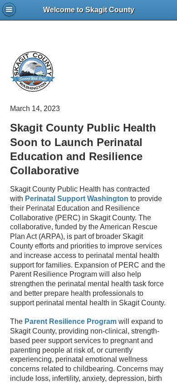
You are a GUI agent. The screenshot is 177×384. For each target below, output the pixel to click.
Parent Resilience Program (71, 321)
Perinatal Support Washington (76, 198)
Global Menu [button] (9, 9)
